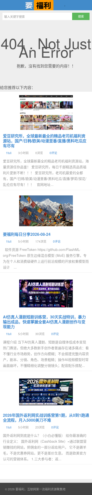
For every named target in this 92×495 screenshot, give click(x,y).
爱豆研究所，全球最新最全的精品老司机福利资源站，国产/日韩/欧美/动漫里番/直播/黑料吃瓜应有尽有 (44, 140)
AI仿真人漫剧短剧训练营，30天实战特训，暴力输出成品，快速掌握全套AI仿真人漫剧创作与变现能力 (44, 321)
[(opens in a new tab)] (46, 112)
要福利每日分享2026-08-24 (27, 234)
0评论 (53, 153)
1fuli (9, 153)
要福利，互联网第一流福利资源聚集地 (46, 5)
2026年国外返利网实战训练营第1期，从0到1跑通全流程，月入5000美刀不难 (46, 417)
